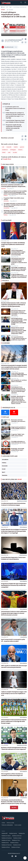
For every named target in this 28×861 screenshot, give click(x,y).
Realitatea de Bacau (14, 842)
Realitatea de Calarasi (6, 835)
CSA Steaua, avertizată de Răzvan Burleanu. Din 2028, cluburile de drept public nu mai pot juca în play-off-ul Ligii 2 (13, 802)
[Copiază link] (22, 39)
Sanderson (5, 149)
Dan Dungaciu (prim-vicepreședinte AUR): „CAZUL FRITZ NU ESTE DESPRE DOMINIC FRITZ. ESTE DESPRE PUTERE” (19, 321)
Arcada (15, 152)
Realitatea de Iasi (5, 842)
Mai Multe (14, 807)
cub (3, 147)
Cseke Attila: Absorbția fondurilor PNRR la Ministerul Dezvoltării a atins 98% (19, 374)
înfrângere (13, 149)
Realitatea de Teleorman (7, 844)
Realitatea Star (22, 833)
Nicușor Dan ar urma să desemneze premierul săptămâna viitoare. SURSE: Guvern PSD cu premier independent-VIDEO (18, 330)
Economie (6, 201)
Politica (5, 195)
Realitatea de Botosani (16, 835)
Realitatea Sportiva (13, 833)
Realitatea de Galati (15, 40)
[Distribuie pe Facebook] (25, 39)
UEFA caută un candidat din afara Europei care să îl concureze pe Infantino (14, 666)
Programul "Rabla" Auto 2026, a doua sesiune (17, 435)
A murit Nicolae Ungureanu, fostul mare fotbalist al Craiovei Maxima (15, 121)
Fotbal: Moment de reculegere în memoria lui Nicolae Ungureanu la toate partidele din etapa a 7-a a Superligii (15, 115)
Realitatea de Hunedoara (7, 838)
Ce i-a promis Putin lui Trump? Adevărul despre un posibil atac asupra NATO (19, 338)
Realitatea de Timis (16, 840)
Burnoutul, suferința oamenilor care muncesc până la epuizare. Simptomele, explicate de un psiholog (13, 186)
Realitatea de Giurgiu (15, 847)
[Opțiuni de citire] (25, 858)
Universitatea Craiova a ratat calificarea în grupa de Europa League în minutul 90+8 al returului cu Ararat (14, 613)
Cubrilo (16, 147)
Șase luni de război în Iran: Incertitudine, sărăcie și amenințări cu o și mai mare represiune (18, 313)
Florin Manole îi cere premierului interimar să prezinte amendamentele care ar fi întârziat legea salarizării (18, 390)
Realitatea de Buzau (6, 847)
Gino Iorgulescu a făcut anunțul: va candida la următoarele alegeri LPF (12, 774)
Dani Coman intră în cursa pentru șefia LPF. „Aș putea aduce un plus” (13, 640)
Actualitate (6, 208)
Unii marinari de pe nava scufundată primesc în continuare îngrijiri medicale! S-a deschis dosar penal (19, 261)
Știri (7, 7)
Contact (3, 822)
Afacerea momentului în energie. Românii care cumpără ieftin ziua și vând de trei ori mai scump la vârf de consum (14, 367)
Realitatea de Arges (17, 838)
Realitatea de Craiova (6, 840)
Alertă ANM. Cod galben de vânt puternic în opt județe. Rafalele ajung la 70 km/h (18, 269)
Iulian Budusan (23, 555)
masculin (9, 147)
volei (9, 152)
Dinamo (20, 149)
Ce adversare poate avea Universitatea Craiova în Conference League (15, 108)
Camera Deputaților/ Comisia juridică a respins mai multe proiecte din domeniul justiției (18, 252)
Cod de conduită (18, 825)
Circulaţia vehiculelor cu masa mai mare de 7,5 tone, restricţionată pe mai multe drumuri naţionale (15, 205)
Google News (7, 159)
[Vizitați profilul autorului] (2, 40)
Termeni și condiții (10, 822)
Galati (3, 152)
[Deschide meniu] (25, 3)
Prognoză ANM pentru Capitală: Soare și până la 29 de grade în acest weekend (19, 276)
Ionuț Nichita (23, 637)
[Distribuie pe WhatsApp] (22, 42)
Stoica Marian (23, 527)
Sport (10, 7)
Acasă (4, 7)
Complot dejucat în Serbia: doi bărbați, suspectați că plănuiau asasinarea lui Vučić (13, 244)
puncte (22, 147)
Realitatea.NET (5, 833)
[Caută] (21, 2)
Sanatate (3, 188)
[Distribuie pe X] (25, 42)
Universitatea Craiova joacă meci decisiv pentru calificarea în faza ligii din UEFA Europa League (13, 721)
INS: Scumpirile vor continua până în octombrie (19, 380)
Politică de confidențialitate (7, 825)
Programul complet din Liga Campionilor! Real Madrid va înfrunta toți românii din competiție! (14, 127)
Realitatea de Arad (17, 844)
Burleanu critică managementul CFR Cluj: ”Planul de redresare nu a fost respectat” (13, 748)
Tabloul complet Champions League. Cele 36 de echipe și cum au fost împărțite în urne (14, 693)
